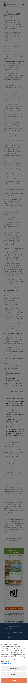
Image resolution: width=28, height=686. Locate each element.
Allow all (13, 680)
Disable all (14, 674)
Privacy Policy (6, 664)
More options (14, 668)
